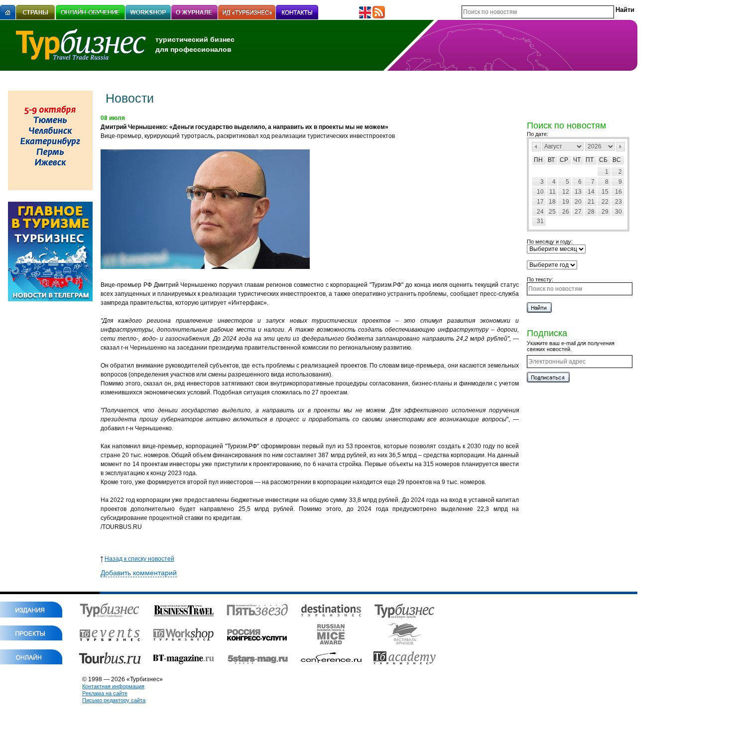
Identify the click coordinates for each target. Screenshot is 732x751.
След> (620, 146)
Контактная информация (113, 686)
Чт (577, 159)
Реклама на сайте (104, 693)
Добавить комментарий (139, 573)
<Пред (536, 146)
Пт (590, 159)
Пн (538, 159)
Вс (616, 159)
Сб (603, 159)
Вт (551, 159)
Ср (564, 159)
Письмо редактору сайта (113, 700)
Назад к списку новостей (139, 558)
